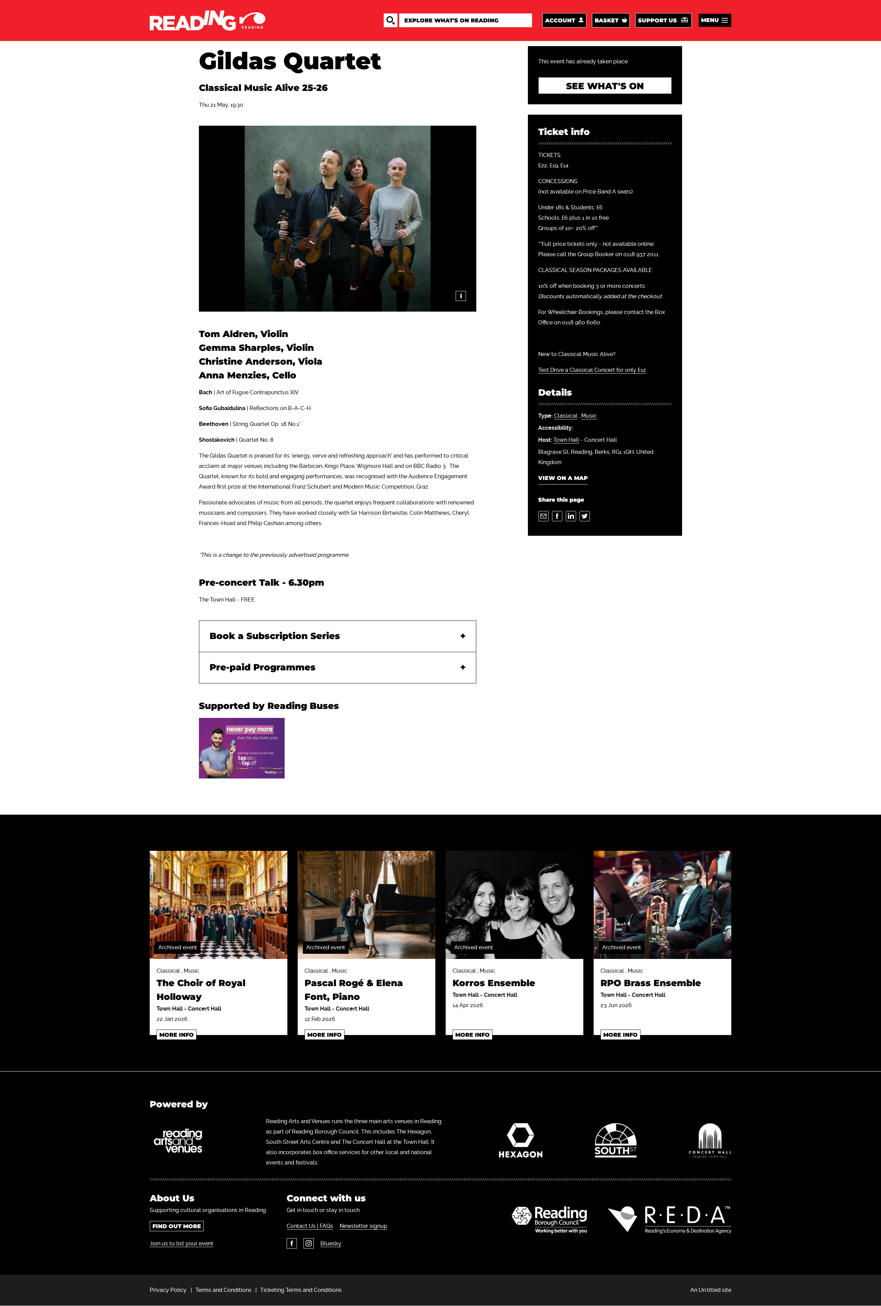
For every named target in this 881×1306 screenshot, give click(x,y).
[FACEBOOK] (557, 516)
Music (589, 415)
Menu (710, 20)
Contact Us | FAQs (310, 1226)
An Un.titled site (710, 1290)
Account (560, 20)
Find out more (176, 1226)
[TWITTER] (585, 516)
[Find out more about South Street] (616, 1142)
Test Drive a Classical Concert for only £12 (592, 370)
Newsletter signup (363, 1226)
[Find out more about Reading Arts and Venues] (182, 1142)
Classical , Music (201, 985)
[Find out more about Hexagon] (521, 1142)
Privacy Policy (168, 1290)
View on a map (563, 478)
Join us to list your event (181, 1243)
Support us (657, 20)
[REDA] (669, 1220)
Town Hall (566, 440)
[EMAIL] (543, 516)
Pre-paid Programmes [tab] (263, 667)
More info (176, 1035)
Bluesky (330, 1243)
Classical (565, 415)
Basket (606, 20)
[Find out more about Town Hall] (710, 1142)
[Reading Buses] (242, 748)
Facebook (292, 1243)
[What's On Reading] (207, 20)
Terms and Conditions (223, 1290)
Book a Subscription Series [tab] (275, 636)
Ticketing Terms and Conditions (301, 1290)
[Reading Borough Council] (549, 1220)
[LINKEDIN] (571, 516)
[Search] (390, 20)
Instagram (309, 1243)
